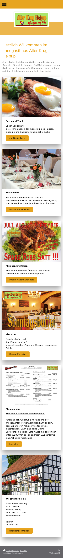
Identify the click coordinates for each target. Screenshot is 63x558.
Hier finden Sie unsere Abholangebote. (25, 413)
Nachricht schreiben (19, 530)
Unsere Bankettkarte (19, 209)
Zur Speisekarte (17, 138)
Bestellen (13, 444)
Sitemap (23, 550)
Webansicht (54, 553)
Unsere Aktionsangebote (21, 279)
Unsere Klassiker (17, 354)
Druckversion (12, 550)
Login (57, 550)
